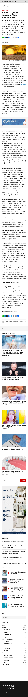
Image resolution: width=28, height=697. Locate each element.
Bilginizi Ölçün (7, 643)
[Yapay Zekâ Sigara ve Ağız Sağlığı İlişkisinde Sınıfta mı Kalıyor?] (14, 369)
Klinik (3, 653)
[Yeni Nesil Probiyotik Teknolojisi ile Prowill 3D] (4, 605)
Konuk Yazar (5, 664)
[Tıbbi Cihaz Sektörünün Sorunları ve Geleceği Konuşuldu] (4, 597)
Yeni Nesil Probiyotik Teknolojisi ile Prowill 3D (14, 563)
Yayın (5, 637)
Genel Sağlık (7, 634)
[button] (2, 1)
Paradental (7, 648)
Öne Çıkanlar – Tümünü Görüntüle (14, 5)
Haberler (4, 627)
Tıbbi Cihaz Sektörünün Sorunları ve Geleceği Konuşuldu (17, 597)
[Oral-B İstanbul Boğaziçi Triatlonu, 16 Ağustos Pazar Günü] (4, 580)
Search (23, 480)
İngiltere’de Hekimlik (7, 639)
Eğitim (3, 625)
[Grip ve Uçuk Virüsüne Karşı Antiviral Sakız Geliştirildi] (14, 417)
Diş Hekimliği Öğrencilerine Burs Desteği (13, 541)
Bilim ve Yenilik (5, 10)
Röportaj (6, 660)
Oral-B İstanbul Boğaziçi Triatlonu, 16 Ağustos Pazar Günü (17, 581)
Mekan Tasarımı (8, 657)
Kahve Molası (5, 641)
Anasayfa (4, 5)
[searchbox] (11, 480)
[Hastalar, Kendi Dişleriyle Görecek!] (14, 440)
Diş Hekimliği (7, 630)
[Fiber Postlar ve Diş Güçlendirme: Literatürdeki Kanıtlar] (14, 463)
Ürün (5, 662)
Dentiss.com (10, 1)
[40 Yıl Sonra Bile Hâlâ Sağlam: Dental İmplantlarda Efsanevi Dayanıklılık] (14, 393)
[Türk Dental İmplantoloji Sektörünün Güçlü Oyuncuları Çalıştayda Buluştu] (4, 588)
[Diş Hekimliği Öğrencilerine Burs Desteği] (4, 573)
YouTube (6, 651)
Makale (6, 646)
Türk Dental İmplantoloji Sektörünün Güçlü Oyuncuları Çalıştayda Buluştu (17, 589)
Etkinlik (6, 632)
